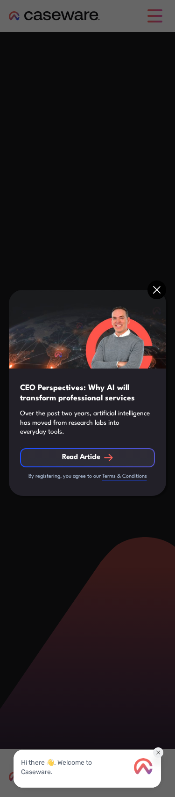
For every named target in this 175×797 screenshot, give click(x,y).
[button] (156, 289)
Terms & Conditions (124, 476)
